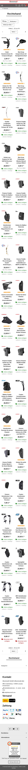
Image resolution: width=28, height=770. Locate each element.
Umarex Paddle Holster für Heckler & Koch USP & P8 (21, 195)
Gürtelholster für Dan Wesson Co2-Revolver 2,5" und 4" (21, 531)
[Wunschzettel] (22, 5)
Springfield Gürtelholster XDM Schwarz (21, 563)
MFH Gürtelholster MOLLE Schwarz (21, 597)
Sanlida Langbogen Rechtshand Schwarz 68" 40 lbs (7, 124)
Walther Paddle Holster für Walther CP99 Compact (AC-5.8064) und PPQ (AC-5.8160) (7, 397)
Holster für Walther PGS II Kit (21, 226)
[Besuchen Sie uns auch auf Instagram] (17, 729)
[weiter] (25, 31)
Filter (5, 21)
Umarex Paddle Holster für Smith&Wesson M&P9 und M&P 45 (21, 261)
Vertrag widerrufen (14, 762)
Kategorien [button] (4, 665)
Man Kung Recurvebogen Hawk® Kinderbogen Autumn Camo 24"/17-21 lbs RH (7, 262)
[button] (16, 5)
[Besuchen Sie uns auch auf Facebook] (9, 729)
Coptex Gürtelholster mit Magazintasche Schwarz (7, 564)
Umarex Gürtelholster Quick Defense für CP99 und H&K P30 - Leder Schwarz (21, 431)
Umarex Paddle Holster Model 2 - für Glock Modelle (7, 464)
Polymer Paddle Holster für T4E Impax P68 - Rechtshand (7, 363)
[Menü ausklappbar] (1, 6)
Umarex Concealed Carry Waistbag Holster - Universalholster (7, 297)
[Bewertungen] (7, 49)
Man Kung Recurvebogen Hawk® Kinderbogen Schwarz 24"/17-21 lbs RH (21, 89)
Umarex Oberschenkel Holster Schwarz (21, 330)
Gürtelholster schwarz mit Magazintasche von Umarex (7, 228)
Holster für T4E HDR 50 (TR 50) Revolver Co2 (7, 87)
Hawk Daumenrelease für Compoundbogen (7, 53)
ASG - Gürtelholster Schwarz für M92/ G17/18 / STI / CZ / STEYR (21, 632)
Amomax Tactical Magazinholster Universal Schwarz (7, 631)
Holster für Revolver (7, 329)
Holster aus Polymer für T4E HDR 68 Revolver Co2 (7, 160)
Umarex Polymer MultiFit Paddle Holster (21, 362)
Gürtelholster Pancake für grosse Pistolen (7, 430)
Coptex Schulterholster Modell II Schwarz (21, 396)
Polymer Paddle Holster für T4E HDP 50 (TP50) (21, 123)
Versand (24, 758)
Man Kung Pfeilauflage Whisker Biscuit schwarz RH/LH (21, 160)
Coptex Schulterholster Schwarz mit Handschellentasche (7, 598)
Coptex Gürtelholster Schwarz (21, 496)
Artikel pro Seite (7, 24)
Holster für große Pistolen (21, 463)
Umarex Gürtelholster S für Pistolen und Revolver (7, 497)
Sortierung (13, 21)
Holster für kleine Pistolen (21, 295)
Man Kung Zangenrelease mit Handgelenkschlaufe (21, 53)
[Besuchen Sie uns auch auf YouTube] (13, 729)
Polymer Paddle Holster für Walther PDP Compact (7, 195)
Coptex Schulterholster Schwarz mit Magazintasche (7, 531)
